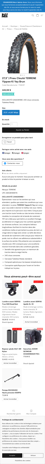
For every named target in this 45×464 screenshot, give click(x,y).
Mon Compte (31, 414)
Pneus (9, 29)
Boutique (14, 26)
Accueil (5, 26)
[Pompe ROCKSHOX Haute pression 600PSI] (12, 378)
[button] (5, 15)
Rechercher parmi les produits (14, 415)
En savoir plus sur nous (9, 450)
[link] (22, 460)
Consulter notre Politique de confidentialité (15, 447)
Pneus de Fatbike (20, 29)
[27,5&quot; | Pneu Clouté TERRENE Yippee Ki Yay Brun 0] (22, 52)
